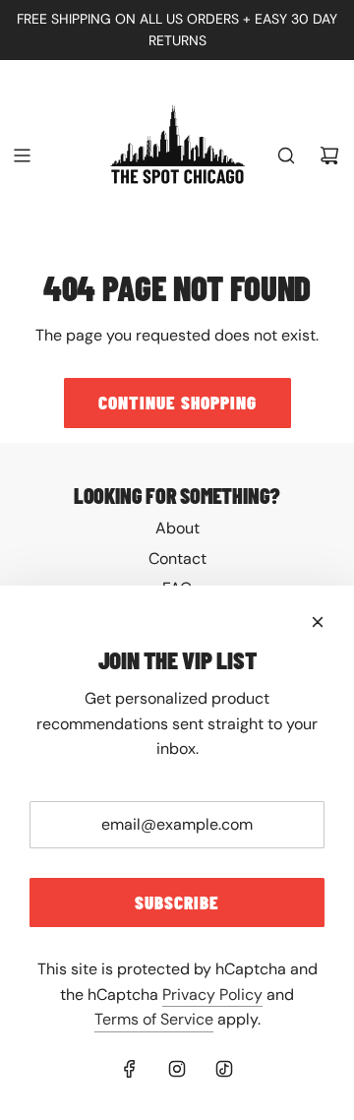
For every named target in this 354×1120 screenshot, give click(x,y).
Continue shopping (177, 402)
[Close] (317, 622)
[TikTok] (224, 1068)
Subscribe (177, 902)
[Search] (286, 155)
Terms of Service (153, 1019)
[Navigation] (21, 155)
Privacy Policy (212, 994)
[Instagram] (177, 1068)
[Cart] (329, 155)
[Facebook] (129, 1068)
